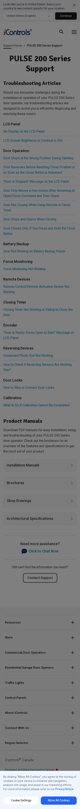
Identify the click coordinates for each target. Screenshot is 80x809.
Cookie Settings (21, 800)
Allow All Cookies (59, 800)
